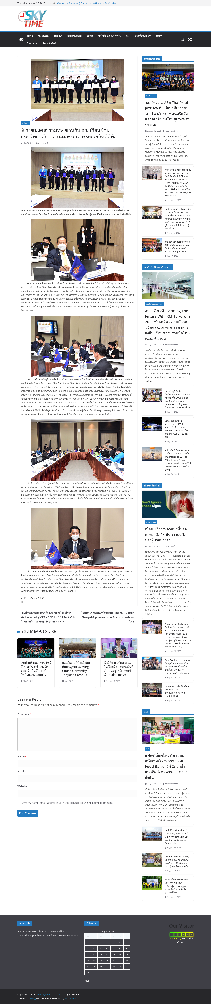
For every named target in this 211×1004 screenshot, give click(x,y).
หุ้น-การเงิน (43, 35)
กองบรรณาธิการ (44, 143)
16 (126, 954)
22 (120, 960)
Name (22, 756)
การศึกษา (57, 35)
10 (88, 954)
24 (88, 966)
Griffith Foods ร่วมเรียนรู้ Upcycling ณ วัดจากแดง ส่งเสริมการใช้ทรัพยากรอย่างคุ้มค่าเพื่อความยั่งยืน (177, 861)
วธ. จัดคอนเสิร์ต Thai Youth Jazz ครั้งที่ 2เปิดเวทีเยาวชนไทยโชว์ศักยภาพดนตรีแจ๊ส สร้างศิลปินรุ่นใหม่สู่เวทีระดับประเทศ (168, 113)
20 (107, 960)
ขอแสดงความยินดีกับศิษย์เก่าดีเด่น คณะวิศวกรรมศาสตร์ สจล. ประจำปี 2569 (177, 691)
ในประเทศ (32, 43)
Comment (24, 714)
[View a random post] (190, 39)
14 (113, 954)
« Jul (86, 980)
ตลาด (30, 35)
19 (100, 960)
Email (21, 771)
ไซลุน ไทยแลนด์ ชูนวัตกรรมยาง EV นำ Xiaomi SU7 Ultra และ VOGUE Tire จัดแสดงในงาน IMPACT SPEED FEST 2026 (177, 428)
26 (100, 966)
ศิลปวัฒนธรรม (74, 35)
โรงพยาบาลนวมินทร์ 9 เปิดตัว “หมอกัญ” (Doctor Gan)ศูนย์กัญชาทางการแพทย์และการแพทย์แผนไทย (107, 617)
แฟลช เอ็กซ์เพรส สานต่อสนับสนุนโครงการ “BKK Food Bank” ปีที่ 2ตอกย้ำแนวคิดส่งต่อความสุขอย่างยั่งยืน (166, 766)
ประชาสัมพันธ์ (49, 43)
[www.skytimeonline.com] (21, 39)
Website (22, 786)
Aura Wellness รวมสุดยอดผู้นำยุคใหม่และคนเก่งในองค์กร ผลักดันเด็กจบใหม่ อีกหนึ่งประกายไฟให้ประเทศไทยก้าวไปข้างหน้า (178, 666)
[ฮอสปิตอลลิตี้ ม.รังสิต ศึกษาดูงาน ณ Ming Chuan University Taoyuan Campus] (77, 640)
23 (126, 960)
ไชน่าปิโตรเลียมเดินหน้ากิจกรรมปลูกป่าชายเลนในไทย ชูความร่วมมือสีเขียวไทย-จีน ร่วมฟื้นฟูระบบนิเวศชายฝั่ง (177, 837)
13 (107, 954)
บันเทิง (90, 35)
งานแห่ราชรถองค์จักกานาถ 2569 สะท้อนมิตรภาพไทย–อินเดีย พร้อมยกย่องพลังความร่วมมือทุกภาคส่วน (177, 246)
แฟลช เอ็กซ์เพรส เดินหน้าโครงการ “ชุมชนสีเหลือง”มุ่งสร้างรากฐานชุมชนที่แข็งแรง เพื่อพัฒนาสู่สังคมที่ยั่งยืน (177, 886)
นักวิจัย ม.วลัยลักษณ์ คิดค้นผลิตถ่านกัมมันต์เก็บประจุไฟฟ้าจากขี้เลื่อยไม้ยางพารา (118, 669)
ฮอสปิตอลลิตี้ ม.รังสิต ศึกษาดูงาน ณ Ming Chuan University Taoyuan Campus (76, 669)
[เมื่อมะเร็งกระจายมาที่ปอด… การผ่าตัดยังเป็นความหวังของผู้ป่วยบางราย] (168, 504)
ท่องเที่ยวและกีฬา (143, 35)
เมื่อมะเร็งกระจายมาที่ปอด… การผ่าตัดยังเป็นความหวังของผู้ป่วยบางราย (167, 534)
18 (94, 960)
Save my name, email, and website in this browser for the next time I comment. (67, 802)
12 (100, 954)
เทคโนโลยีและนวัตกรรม (109, 35)
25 (94, 966)
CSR (128, 35)
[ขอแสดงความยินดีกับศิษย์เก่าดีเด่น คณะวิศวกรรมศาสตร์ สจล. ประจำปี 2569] (152, 693)
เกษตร (159, 35)
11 (94, 954)
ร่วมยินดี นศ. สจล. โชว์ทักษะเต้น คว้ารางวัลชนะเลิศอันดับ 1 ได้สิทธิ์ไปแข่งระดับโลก (36, 669)
